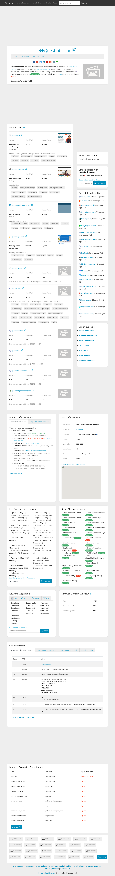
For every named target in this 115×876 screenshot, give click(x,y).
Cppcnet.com (86, 300)
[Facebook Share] (34, 62)
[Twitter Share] (40, 62)
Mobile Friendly (87, 650)
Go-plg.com (85, 196)
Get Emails (100, 183)
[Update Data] (23, 127)
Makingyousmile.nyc (88, 264)
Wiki (47, 598)
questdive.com (17, 268)
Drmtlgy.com (86, 219)
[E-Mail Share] (56, 62)
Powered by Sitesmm (46, 873)
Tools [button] (55, 3)
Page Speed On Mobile (69, 650)
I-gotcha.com (86, 279)
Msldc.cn (84, 271)
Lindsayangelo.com (88, 239)
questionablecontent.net (21, 205)
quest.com (16, 135)
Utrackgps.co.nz (87, 293)
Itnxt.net (84, 253)
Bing (15, 598)
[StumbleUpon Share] (50, 62)
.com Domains (24, 56)
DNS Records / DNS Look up (22, 650)
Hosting (48, 3)
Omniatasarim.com (88, 212)
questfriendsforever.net (21, 370)
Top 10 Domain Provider (39, 422)
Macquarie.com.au (88, 257)
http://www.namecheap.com (35, 451)
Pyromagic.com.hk (88, 205)
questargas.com (18, 236)
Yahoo (25, 598)
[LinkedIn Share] (43, 62)
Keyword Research (22, 3)
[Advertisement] (57, 23)
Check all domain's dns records (73, 464)
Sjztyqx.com (86, 246)
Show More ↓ (16, 473)
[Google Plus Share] (37, 62)
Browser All (16, 827)
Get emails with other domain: (90, 180)
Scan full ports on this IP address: (22, 578)
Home (15, 56)
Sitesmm (9, 3)
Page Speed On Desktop (46, 650)
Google (37, 598)
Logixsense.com (87, 307)
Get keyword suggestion (18, 627)
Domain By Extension (38, 3)
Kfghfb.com (85, 275)
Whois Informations (18, 422)
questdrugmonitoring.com (22, 390)
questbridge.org (18, 169)
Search (84, 3)
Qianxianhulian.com (88, 286)
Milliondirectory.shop (89, 232)
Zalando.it (85, 201)
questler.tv (16, 350)
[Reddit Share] (53, 62)
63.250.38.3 (80, 429)
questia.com (16, 288)
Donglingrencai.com (88, 225)
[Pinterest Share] (47, 62)
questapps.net (17, 330)
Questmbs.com (38, 56)
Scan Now (47, 581)
